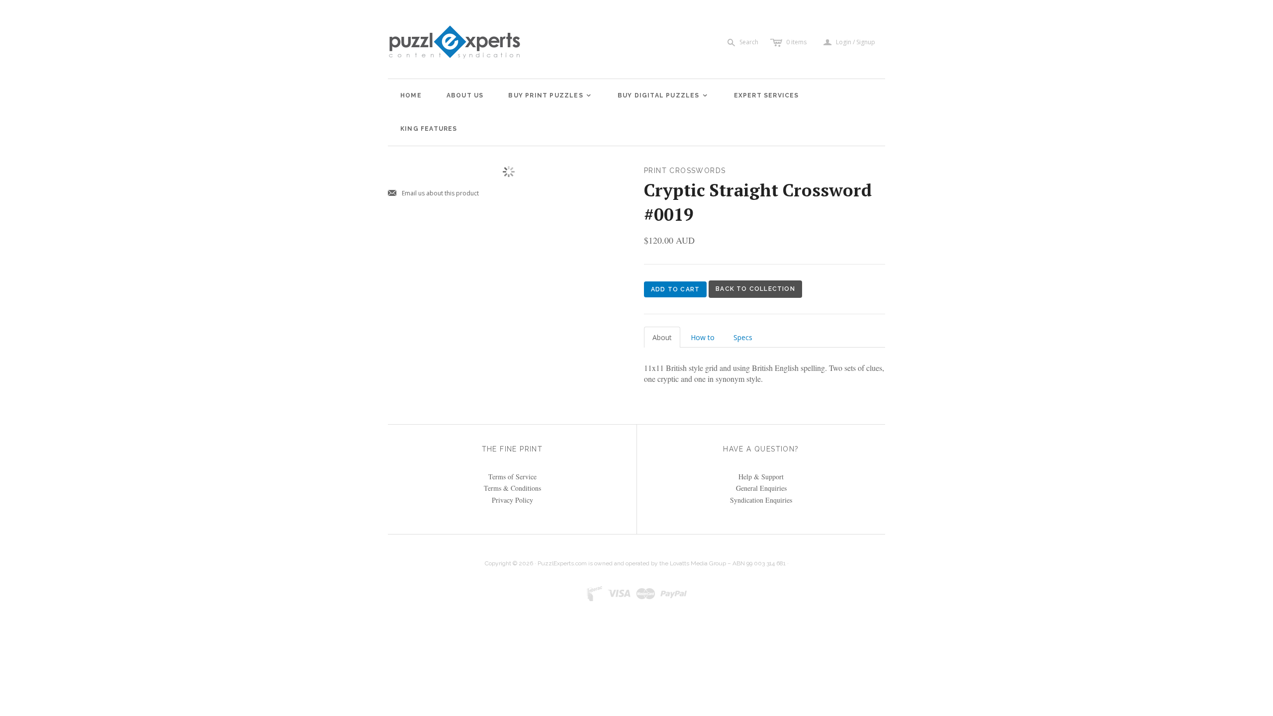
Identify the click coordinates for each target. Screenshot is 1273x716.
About (662, 337)
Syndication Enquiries (761, 500)
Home (411, 95)
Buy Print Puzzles (550, 95)
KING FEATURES (428, 128)
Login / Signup (855, 42)
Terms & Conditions (512, 488)
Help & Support (761, 476)
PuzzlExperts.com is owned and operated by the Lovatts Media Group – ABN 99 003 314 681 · (663, 563)
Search (748, 42)
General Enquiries (761, 488)
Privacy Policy (512, 500)
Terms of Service (512, 476)
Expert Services (766, 95)
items (796, 42)
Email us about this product (433, 193)
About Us (465, 95)
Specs (742, 337)
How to (703, 337)
